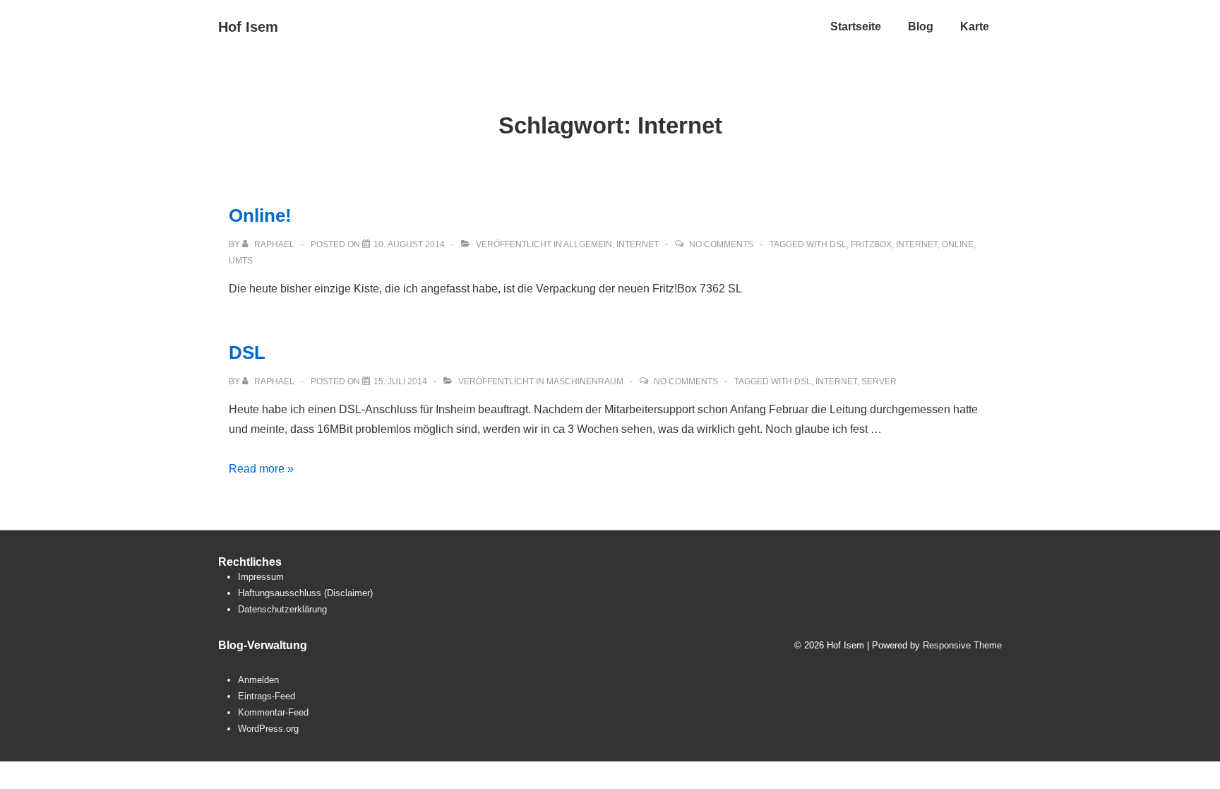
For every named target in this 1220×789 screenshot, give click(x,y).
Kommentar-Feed (273, 712)
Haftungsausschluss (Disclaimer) (305, 593)
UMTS (241, 261)
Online (958, 244)
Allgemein (587, 244)
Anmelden (258, 680)
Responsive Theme (962, 645)
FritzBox (871, 244)
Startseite (855, 26)
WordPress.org (268, 728)
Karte (974, 26)
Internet (637, 244)
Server (879, 381)
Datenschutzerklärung (282, 609)
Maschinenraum (584, 381)
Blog (920, 26)
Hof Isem (248, 27)
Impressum (261, 576)
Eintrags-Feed (266, 696)
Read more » (261, 469)
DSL (838, 244)
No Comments (721, 244)
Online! (260, 215)
